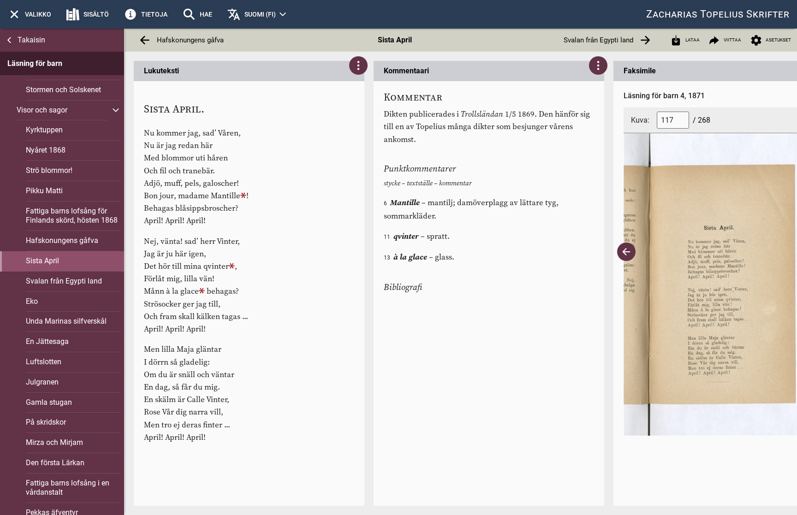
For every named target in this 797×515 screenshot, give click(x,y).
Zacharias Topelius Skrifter (718, 14)
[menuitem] (29, 14)
